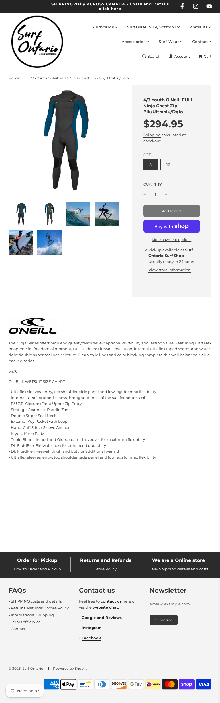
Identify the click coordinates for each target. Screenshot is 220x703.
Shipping (152, 135)
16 (168, 164)
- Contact (17, 628)
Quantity (152, 184)
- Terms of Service (25, 622)
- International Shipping (31, 615)
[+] (166, 194)
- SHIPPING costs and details (35, 601)
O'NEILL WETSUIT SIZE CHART (37, 381)
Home (14, 78)
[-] (144, 194)
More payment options (171, 239)
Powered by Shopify (70, 668)
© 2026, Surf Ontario (26, 668)
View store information (169, 270)
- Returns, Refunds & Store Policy (39, 608)
